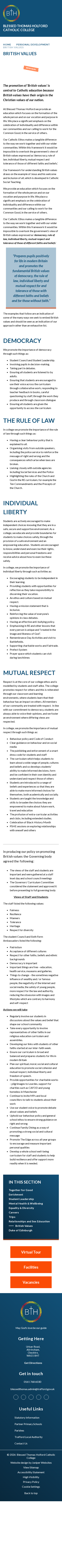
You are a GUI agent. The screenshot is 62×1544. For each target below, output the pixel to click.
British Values (13, 47)
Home (7, 44)
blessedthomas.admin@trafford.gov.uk (32, 1389)
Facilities (31, 1267)
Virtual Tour (31, 1252)
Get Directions (33, 1362)
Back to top (31, 1493)
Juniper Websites (42, 1462)
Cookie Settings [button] (31, 1486)
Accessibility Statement (31, 1472)
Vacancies (31, 1282)
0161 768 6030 (32, 1381)
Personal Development (33, 44)
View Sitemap (31, 1467)
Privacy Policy (31, 1481)
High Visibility (31, 1477)
